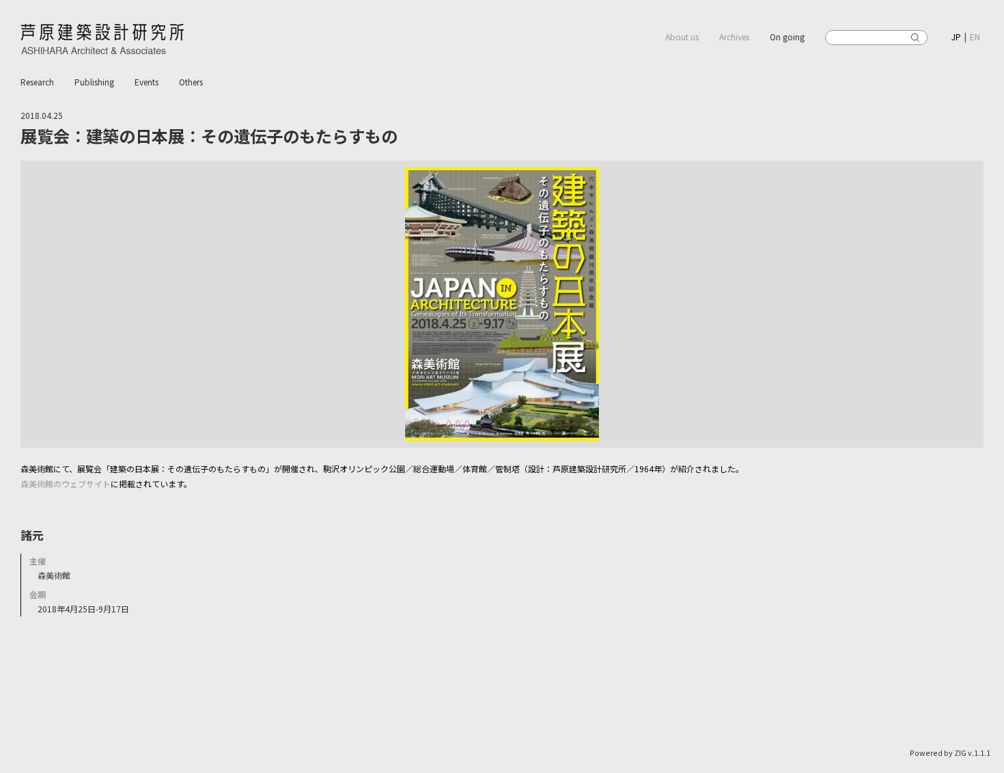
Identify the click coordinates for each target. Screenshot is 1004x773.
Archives (734, 36)
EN (975, 36)
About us (682, 36)
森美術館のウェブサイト (65, 483)
